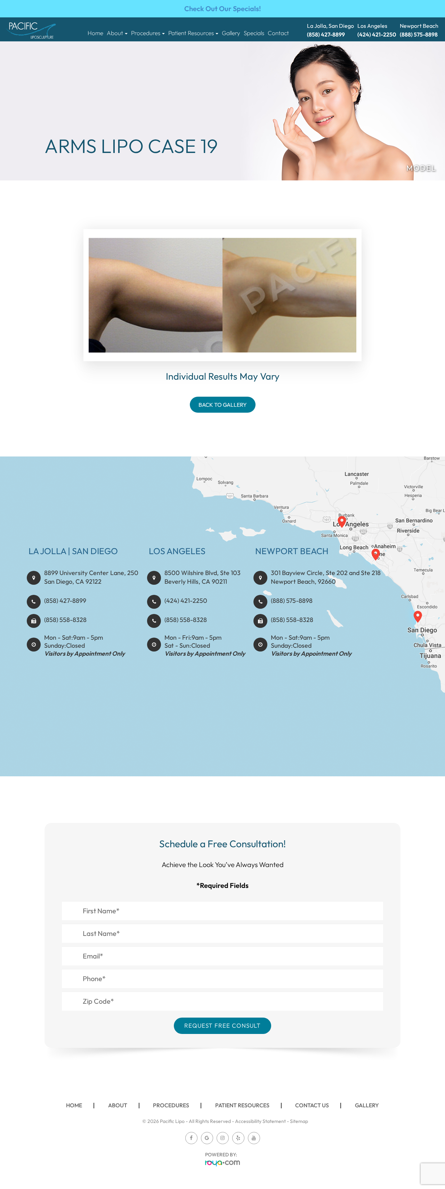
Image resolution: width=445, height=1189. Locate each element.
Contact (278, 33)
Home (95, 33)
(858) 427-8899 (65, 601)
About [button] (115, 33)
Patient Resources (242, 1105)
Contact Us (312, 1105)
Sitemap (299, 1121)
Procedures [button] (145, 33)
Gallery (231, 33)
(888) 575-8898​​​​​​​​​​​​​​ (292, 601)
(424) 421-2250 (185, 601)
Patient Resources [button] (191, 33)
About (117, 1105)
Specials (254, 33)
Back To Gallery (223, 404)
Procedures (171, 1105)
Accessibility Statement (260, 1121)
